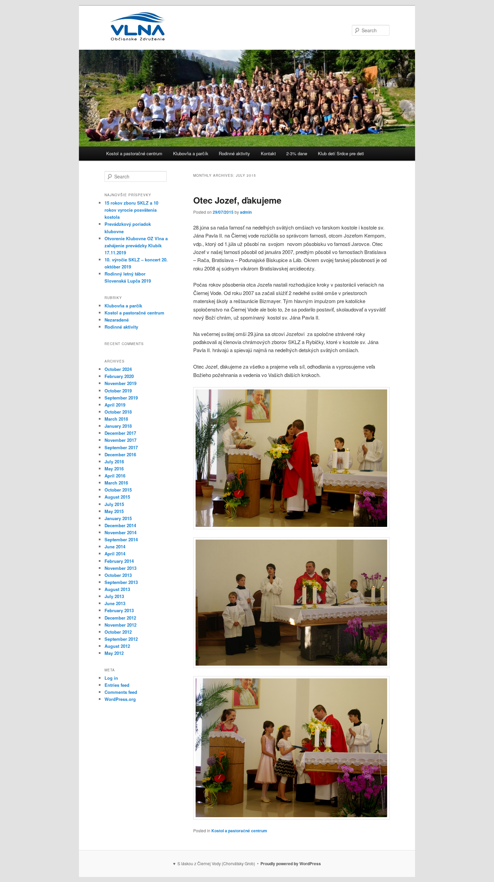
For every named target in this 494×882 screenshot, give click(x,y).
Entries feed (117, 685)
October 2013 (118, 575)
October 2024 (118, 369)
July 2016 (114, 461)
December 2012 (120, 618)
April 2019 (115, 405)
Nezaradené (117, 320)
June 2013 (115, 603)
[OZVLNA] (138, 37)
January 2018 (118, 426)
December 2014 (120, 525)
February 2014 (119, 561)
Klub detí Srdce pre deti (341, 153)
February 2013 (119, 610)
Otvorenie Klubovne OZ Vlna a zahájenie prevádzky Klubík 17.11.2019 (136, 245)
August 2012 (117, 646)
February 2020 (119, 376)
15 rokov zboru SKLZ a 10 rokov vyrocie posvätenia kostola (131, 210)
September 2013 (121, 582)
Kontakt (268, 153)
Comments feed (121, 692)
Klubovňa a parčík (190, 153)
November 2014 (120, 532)
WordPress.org (120, 699)
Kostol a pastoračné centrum (134, 153)
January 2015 (118, 518)
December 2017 (120, 433)
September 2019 (121, 397)
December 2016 (120, 454)
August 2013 (117, 589)
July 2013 (114, 596)
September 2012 (121, 639)
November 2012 (120, 625)
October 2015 (118, 490)
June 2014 (115, 546)
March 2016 (116, 482)
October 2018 (118, 412)
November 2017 (120, 440)
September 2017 (121, 447)
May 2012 (114, 653)
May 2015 (114, 511)
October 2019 (118, 390)
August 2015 (117, 497)
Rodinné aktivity (234, 153)
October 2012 (118, 632)
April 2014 (115, 553)
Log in (111, 678)
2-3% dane (296, 153)
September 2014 (121, 539)
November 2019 (120, 383)
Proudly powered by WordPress (290, 863)
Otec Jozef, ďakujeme (237, 200)
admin (246, 212)
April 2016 (115, 475)
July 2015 (114, 504)
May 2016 (114, 468)
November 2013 (120, 568)
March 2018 (116, 419)
